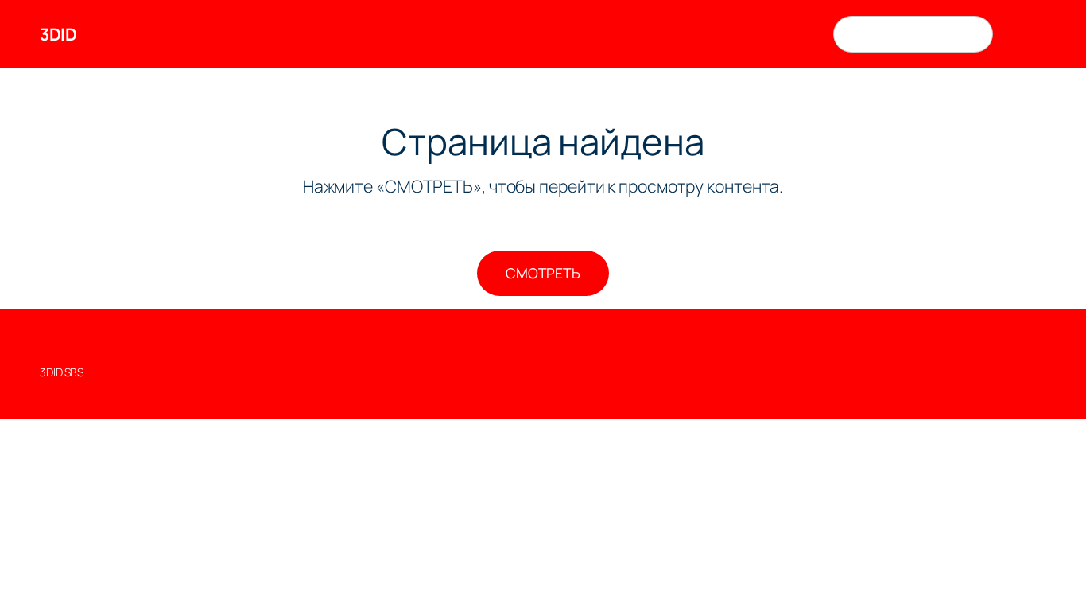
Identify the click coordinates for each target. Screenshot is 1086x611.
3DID (58, 33)
